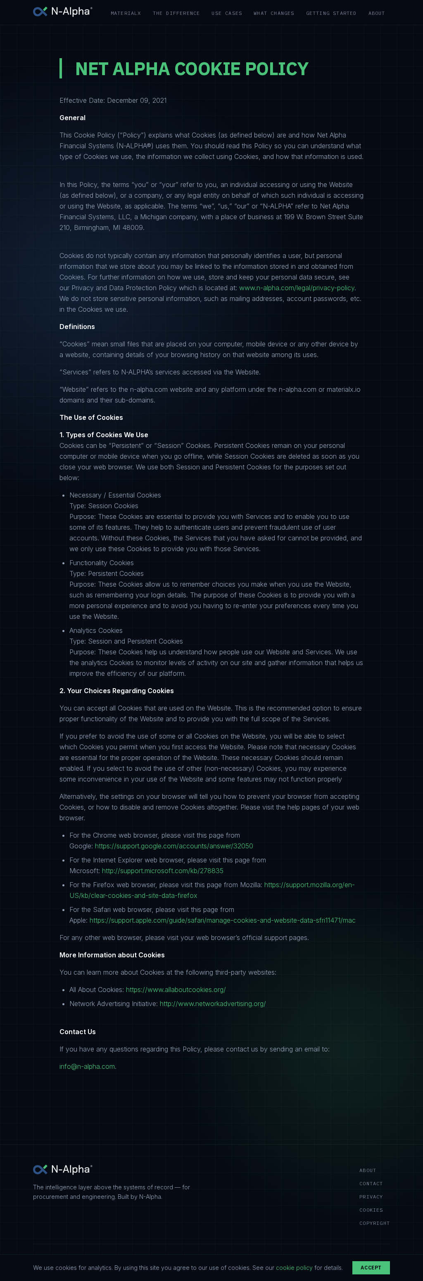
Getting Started (331, 13)
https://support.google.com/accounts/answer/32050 (174, 846)
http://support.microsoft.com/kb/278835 (162, 871)
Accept (371, 1267)
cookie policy (294, 1267)
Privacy (371, 1196)
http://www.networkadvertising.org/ (213, 1003)
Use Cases (227, 13)
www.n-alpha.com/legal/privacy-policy (296, 288)
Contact (371, 1183)
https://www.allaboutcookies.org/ (176, 989)
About (376, 13)
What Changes (274, 13)
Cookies (371, 1210)
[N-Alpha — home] (63, 12)
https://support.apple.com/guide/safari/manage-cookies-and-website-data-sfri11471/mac (223, 920)
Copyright (374, 1223)
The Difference (176, 13)
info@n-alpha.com (87, 1066)
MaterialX (126, 13)
